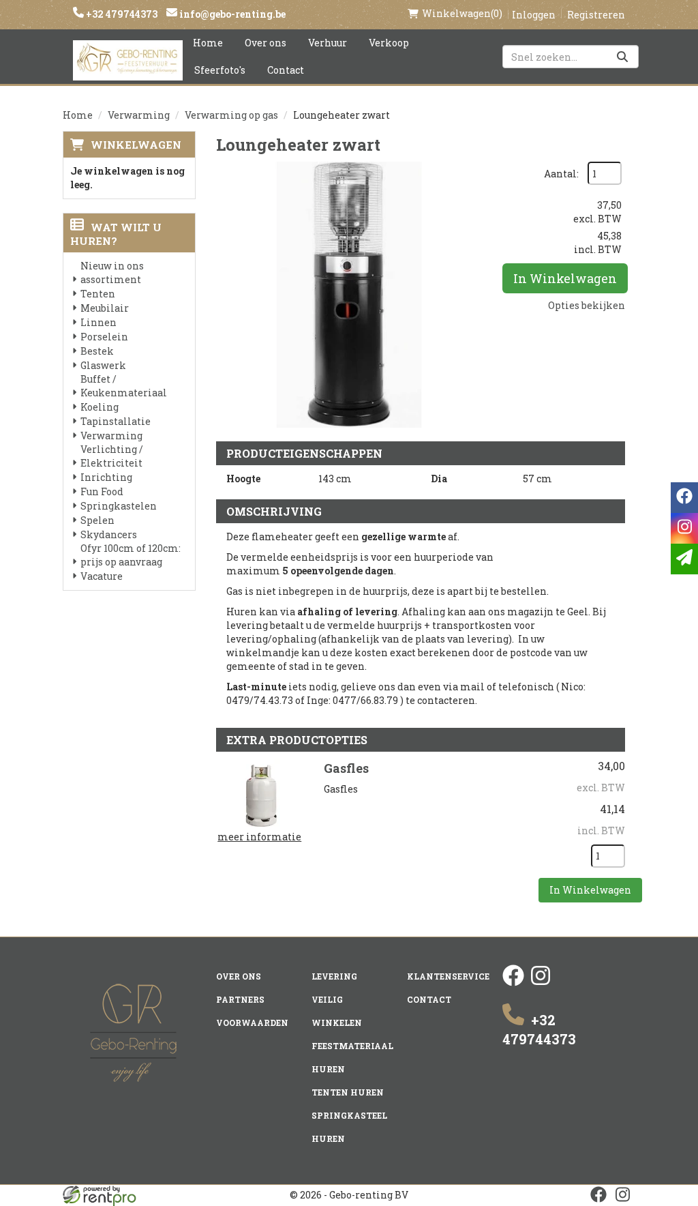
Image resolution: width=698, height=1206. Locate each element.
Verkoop (389, 42)
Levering (334, 976)
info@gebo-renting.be (231, 14)
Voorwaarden (252, 1022)
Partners (240, 999)
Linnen (98, 322)
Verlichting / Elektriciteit (111, 456)
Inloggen (534, 14)
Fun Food (101, 491)
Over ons (265, 42)
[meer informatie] (260, 791)
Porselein (104, 336)
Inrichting (106, 477)
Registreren (596, 14)
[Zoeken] (622, 57)
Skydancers (108, 534)
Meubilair (104, 308)
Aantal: (561, 173)
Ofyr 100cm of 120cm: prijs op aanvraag (130, 555)
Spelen (97, 520)
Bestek (97, 350)
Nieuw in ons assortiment (112, 272)
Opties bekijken (586, 305)
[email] (684, 559)
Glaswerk (103, 365)
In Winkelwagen (565, 278)
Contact (285, 69)
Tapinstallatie (115, 421)
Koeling (99, 406)
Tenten (97, 293)
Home (208, 42)
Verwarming (139, 114)
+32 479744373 (120, 14)
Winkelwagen (136, 144)
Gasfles (346, 768)
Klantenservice (448, 976)
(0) (462, 13)
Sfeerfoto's (219, 69)
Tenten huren (348, 1092)
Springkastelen (118, 505)
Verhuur (327, 42)
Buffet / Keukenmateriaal (123, 385)
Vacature (101, 576)
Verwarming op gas (231, 114)
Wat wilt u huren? (116, 234)
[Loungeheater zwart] (349, 295)
